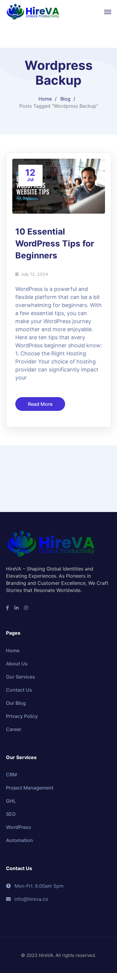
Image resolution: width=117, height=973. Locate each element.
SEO (11, 814)
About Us (17, 664)
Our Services (20, 677)
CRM (11, 775)
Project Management (29, 788)
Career (13, 729)
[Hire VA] (33, 11)
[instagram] (26, 607)
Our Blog (16, 703)
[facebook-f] (7, 607)
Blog (65, 99)
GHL (11, 801)
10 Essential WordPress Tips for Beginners (54, 243)
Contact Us (19, 690)
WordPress (18, 827)
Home (45, 99)
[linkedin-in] (16, 607)
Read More (40, 404)
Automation (19, 840)
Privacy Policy (22, 716)
